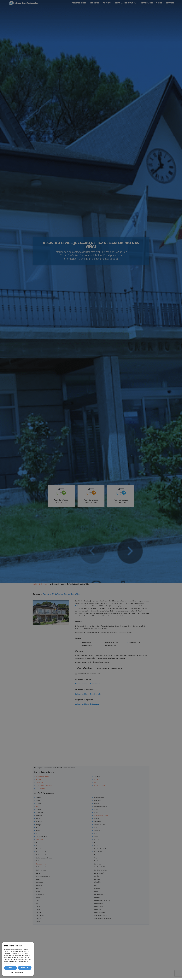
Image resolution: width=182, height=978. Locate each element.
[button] (18, 972)
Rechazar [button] (24, 968)
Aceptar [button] (10, 968)
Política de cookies (17, 964)
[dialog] (18, 959)
